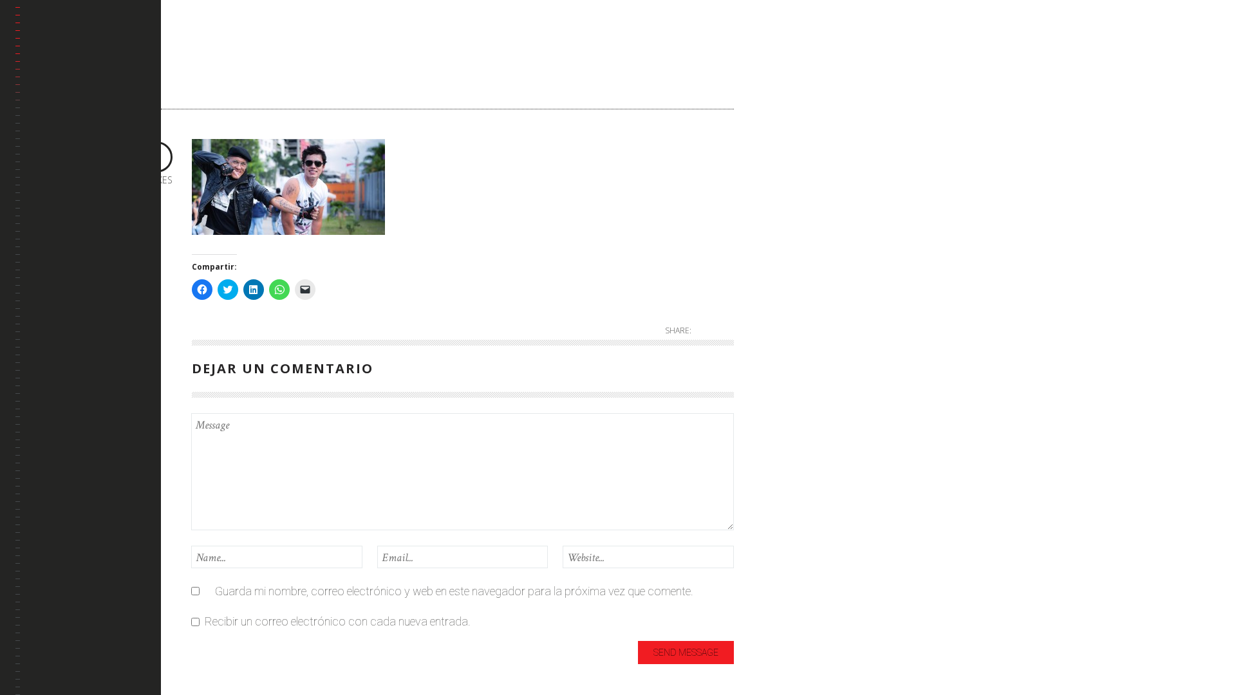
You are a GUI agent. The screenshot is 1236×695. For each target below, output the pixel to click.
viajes (778, 281)
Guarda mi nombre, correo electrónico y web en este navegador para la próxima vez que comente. (454, 591)
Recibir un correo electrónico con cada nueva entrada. (338, 621)
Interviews (789, 174)
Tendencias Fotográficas (62, 269)
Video (778, 302)
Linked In (49, 200)
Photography (797, 238)
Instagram (53, 231)
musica (783, 217)
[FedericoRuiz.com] (88, 42)
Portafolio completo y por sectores (79, 130)
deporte (784, 111)
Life (773, 196)
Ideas (778, 153)
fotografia (790, 132)
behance (49, 169)
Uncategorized (800, 259)
